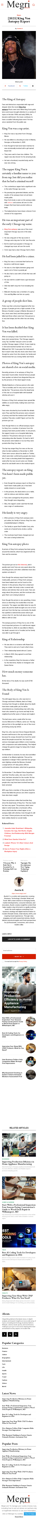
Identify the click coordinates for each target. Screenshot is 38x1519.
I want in (18, 956)
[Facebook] (4, 1334)
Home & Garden (8, 1202)
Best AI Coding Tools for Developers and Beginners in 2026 (13, 1035)
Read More (19, 1517)
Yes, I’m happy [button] (30, 1514)
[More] (33, 86)
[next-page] (32, 970)
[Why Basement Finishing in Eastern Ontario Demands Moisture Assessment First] (31, 1075)
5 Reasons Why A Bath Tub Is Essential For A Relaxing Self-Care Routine (10, 867)
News (19, 15)
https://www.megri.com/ (19, 893)
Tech (4, 1250)
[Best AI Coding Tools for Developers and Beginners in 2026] (31, 1035)
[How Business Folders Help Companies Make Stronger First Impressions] (31, 1061)
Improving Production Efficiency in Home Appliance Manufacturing (17, 999)
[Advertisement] (19, 1102)
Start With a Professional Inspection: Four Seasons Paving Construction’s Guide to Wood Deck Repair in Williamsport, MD (12, 1021)
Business (5, 1159)
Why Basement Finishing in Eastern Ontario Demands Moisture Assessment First (12, 1075)
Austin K (20, 28)
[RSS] (10, 1334)
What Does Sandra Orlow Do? (15, 839)
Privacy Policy (23, 961)
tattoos (10, 202)
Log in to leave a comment (19, 939)
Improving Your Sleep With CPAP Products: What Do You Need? (13, 1048)
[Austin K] (19, 882)
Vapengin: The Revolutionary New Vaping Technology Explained (26, 867)
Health (5, 1293)
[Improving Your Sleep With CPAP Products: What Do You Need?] (31, 1048)
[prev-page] (28, 970)
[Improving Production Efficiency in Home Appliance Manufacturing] (19, 1145)
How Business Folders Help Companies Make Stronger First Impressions (12, 1061)
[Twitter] (16, 1334)
